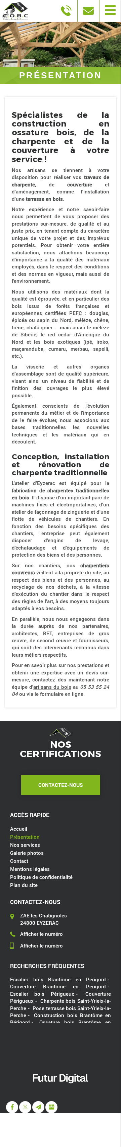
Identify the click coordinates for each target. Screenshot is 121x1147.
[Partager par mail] (38, 1107)
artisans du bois (52, 686)
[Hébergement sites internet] (60, 1090)
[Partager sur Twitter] (25, 1107)
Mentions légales (30, 869)
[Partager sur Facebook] (12, 1107)
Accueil (18, 828)
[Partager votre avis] (51, 1107)
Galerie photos (27, 852)
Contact (19, 860)
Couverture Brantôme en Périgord (58, 986)
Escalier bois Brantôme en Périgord (58, 979)
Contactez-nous (60, 785)
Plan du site (24, 885)
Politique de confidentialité (41, 877)
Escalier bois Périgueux (42, 993)
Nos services (25, 844)
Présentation (25, 836)
